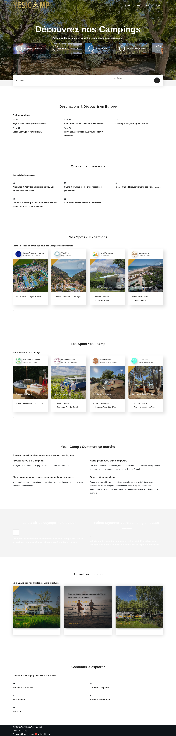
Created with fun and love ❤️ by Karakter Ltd (31, 734)
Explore (127, 5)
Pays (137, 5)
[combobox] (132, 81)
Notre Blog (158, 5)
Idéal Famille (21, 297)
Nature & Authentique (140, 297)
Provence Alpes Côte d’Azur (105, 407)
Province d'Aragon (102, 300)
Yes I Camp (22, 731)
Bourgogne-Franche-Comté (67, 407)
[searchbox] (132, 79)
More (147, 5)
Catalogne (76, 297)
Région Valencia (34, 297)
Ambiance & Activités (101, 297)
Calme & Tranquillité (62, 297)
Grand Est (39, 403)
